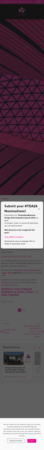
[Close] (39, 209)
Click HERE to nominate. (14, 237)
